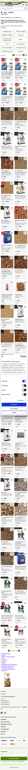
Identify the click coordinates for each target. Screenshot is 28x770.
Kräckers (4, 661)
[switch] (24, 385)
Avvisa (14, 412)
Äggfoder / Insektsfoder (8, 666)
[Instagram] (5, 713)
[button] (1, 4)
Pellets (4, 655)
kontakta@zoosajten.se (9, 696)
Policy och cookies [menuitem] (5, 721)
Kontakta (3, 25)
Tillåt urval (14, 408)
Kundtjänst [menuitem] (3, 719)
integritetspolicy (21, 761)
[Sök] (25, 8)
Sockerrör (4, 670)
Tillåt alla (14, 404)
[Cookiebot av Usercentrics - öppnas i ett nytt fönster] (20, 356)
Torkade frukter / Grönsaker (9, 664)
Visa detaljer (20, 400)
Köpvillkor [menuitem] (3, 726)
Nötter (4, 663)
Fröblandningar (6, 653)
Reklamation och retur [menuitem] (6, 724)
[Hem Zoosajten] (12, 4)
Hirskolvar (5, 659)
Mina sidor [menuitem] (3, 731)
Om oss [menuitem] (2, 734)
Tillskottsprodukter (7, 667)
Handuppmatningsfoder (8, 669)
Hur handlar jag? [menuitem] (5, 729)
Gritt (3, 658)
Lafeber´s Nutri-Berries (8, 656)
